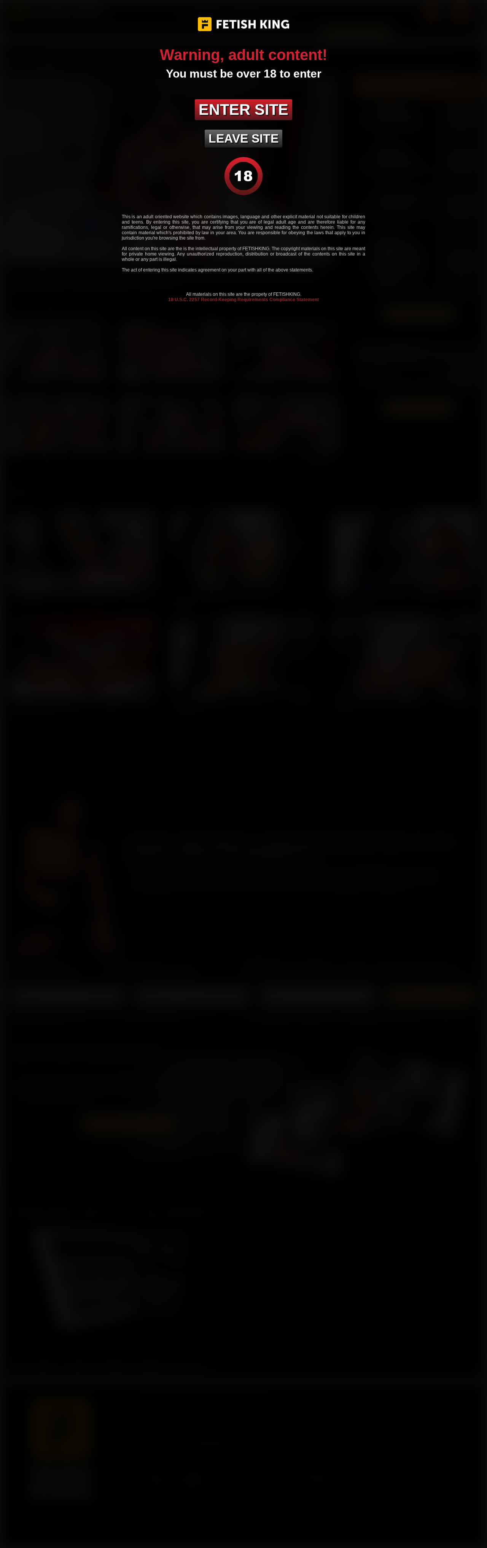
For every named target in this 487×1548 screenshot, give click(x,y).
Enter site (243, 109)
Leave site (243, 138)
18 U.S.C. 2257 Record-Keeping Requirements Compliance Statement (243, 299)
